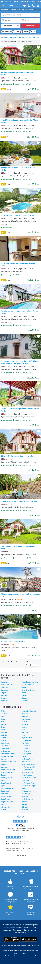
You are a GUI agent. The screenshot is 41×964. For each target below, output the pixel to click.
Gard (23, 730)
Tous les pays (17, 930)
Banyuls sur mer (27, 772)
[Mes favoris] (24, 5)
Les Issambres (27, 770)
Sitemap (27, 930)
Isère (3, 727)
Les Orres (25, 748)
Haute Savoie (26, 719)
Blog (34, 927)
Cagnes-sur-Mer (7, 802)
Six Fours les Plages (29, 786)
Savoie (3, 719)
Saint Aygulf (5, 791)
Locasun (34, 930)
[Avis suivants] (38, 843)
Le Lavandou (5, 751)
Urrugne (4, 698)
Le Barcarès (26, 746)
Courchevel (26, 780)
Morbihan (25, 724)
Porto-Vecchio (27, 775)
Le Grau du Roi (27, 751)
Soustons (4, 690)
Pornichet (25, 810)
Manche (24, 727)
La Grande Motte (27, 759)
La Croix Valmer (27, 799)
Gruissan (4, 764)
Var (2, 722)
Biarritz (24, 687)
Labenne (25, 701)
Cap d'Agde (5, 743)
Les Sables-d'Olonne (8, 754)
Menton (24, 788)
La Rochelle (5, 794)
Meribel (3, 740)
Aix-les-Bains (5, 807)
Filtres (18, 31)
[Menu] (38, 5)
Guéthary (4, 701)
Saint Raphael (6, 783)
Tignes (3, 738)
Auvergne (25, 716)
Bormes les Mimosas (8, 762)
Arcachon (4, 746)
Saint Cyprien (26, 754)
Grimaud (25, 807)
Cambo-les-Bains (7, 685)
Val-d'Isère (25, 743)
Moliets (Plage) (6, 796)
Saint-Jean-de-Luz (28, 690)
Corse (3, 716)
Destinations (8, 31)
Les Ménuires (26, 740)
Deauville (4, 775)
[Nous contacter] (33, 5)
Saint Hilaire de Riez (8, 770)
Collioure (4, 780)
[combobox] (20, 15)
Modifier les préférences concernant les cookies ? (20, 956)
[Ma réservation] (29, 5)
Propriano (25, 802)
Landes (3, 730)
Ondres (24, 695)
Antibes (24, 804)
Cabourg (4, 767)
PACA (3, 711)
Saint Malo (25, 796)
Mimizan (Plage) (6, 772)
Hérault (24, 722)
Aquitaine (4, 714)
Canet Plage (26, 794)
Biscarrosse (26, 762)
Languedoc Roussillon (29, 711)
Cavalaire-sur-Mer (7, 756)
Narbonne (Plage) (7, 788)
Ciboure (24, 698)
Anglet (3, 693)
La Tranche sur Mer (28, 767)
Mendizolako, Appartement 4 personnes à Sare (19, 501)
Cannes (4, 759)
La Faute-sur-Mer (28, 783)
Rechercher (30, 26)
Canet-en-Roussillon (29, 778)
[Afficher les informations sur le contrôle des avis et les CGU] (33, 828)
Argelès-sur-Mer (27, 738)
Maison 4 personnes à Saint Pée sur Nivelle (17, 215)
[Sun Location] (8, 5)
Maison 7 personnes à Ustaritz (13, 642)
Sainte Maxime (6, 748)
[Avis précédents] (2, 843)
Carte (27, 31)
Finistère (4, 732)
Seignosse (5, 687)
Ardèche (4, 735)
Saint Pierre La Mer (28, 764)
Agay (3, 786)
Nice (2, 804)
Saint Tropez (5, 799)
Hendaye (4, 695)
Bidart (24, 693)
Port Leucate (26, 791)
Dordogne (25, 732)
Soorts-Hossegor (28, 685)
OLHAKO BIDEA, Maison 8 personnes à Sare (17, 456)
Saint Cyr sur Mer (7, 778)
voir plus (22, 843)
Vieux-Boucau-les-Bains (30, 682)
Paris (23, 735)
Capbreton (5, 682)
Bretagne (25, 714)
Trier (33, 31)
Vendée (4, 724)
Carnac (24, 756)
